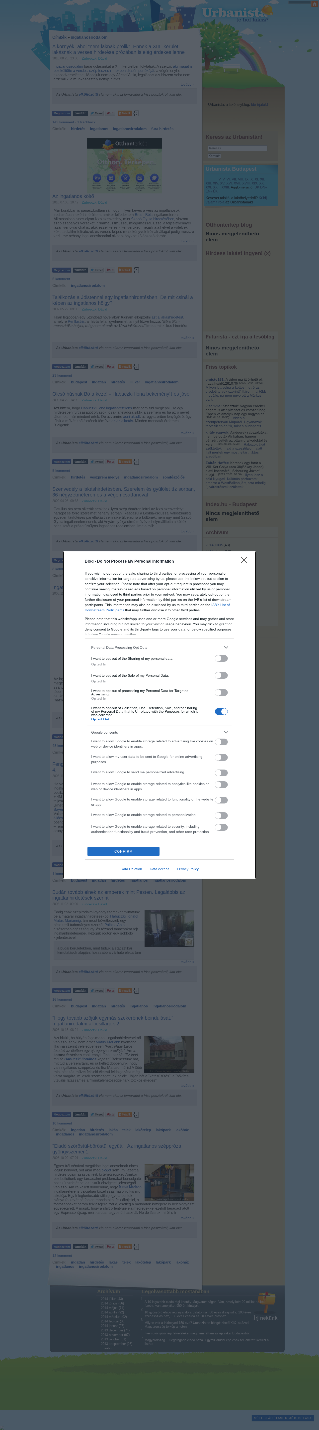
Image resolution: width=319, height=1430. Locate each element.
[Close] (245, 561)
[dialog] (159, 715)
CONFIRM (123, 851)
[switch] (221, 658)
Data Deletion (131, 869)
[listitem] (159, 647)
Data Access (159, 869)
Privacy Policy (188, 869)
